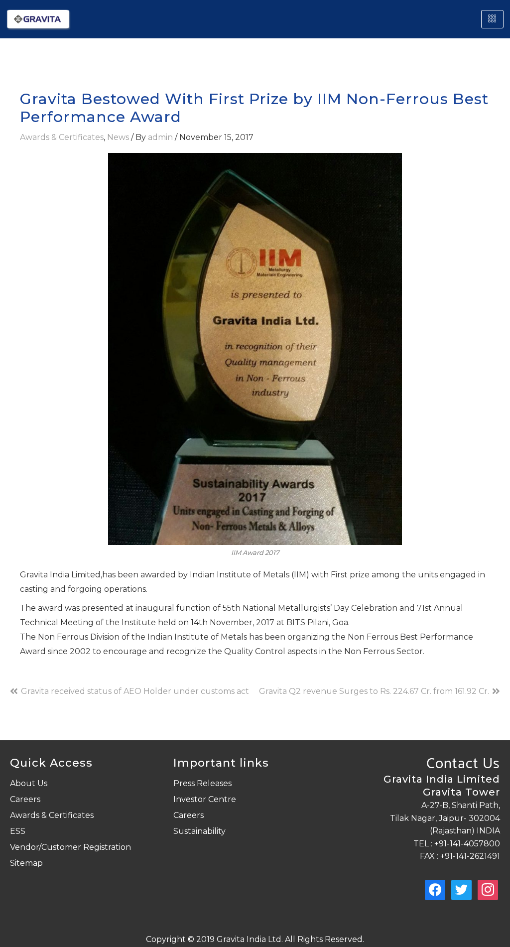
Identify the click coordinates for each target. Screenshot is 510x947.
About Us (28, 783)
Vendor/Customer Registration (70, 847)
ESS (17, 831)
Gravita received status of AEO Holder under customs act (135, 691)
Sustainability (199, 831)
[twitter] (461, 889)
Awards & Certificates (62, 137)
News (118, 137)
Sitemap (26, 863)
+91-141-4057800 (466, 843)
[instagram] (488, 889)
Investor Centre (204, 799)
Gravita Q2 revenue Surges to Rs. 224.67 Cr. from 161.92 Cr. (374, 691)
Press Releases (202, 783)
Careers (25, 799)
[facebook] (435, 889)
